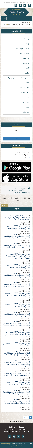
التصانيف (4, 205)
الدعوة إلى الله (24, 63)
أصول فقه (26, 112)
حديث (16, 188)
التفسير (26, 73)
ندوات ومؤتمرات (24, 87)
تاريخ (27, 97)
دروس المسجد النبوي (22, 49)
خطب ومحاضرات (24, 92)
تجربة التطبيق (23, 429)
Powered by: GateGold (16, 421)
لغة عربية (26, 102)
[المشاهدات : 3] (16, 177)
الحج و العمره (25, 58)
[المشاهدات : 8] (16, 167)
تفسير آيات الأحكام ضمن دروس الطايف (16, 78)
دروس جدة (26, 44)
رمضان (27, 83)
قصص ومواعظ (10, 429)
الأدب (27, 68)
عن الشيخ (12, 427)
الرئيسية (26, 39)
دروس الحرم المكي (23, 53)
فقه (27, 107)
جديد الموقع (16, 431)
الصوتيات (23, 188)
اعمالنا (5, 431)
